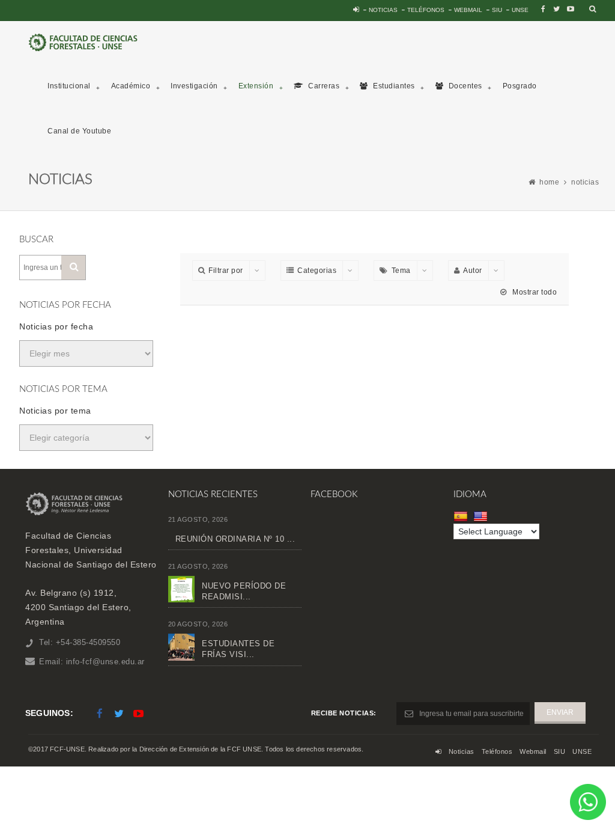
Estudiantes (393, 86)
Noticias (383, 10)
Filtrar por (225, 270)
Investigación (194, 86)
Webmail (468, 10)
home (549, 182)
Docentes (464, 86)
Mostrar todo (533, 292)
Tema (401, 270)
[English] (482, 516)
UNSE (520, 10)
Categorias (316, 270)
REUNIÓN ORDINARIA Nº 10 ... (235, 538)
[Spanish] (462, 516)
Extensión (256, 86)
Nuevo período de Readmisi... (244, 591)
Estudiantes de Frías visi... (238, 649)
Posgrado (520, 86)
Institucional (69, 86)
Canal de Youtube (79, 131)
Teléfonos (425, 10)
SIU (497, 10)
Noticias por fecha (56, 326)
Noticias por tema (55, 410)
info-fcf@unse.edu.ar (105, 661)
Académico (131, 86)
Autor (472, 270)
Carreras (323, 86)
